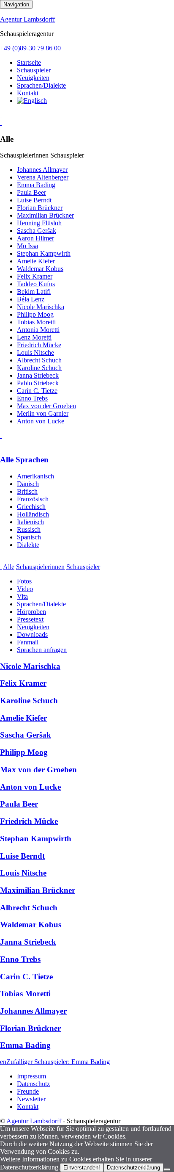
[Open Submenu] (1, 115)
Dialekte (28, 544)
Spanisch (29, 537)
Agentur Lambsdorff (27, 19)
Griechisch (31, 506)
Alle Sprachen (24, 459)
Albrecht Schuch (39, 360)
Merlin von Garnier (42, 413)
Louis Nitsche (35, 352)
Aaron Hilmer (35, 238)
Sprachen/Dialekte (41, 85)
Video (25, 588)
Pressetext (30, 619)
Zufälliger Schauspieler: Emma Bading (58, 1061)
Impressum (31, 1076)
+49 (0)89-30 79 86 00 (30, 48)
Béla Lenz (30, 299)
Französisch (33, 499)
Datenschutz (33, 1083)
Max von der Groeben (46, 405)
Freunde (28, 1091)
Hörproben (31, 611)
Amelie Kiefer (36, 261)
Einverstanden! (81, 1167)
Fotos (24, 581)
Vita (22, 596)
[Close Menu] (1, 443)
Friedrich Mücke (39, 344)
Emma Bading (36, 184)
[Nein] (166, 1169)
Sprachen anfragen (42, 649)
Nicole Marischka (40, 306)
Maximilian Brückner (45, 215)
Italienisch (30, 521)
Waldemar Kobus (40, 268)
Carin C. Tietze (37, 390)
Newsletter (31, 1099)
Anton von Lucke (40, 421)
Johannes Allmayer (42, 169)
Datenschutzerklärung (133, 1167)
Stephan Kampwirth (44, 253)
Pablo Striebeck (38, 383)
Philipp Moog (35, 314)
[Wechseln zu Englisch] (32, 100)
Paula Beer (31, 192)
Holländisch (33, 514)
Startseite (29, 62)
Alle (8, 566)
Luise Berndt (34, 200)
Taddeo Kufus (36, 283)
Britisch (27, 491)
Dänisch (28, 483)
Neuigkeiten (33, 77)
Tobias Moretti (36, 322)
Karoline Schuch (39, 367)
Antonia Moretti (38, 329)
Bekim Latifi (34, 291)
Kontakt (27, 93)
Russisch (29, 529)
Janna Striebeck (38, 375)
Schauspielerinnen (40, 566)
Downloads (32, 634)
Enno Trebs (32, 398)
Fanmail (27, 642)
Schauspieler (34, 70)
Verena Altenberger (42, 177)
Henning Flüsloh (39, 223)
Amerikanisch (35, 476)
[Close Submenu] (1, 122)
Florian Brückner (40, 207)
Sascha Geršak (36, 230)
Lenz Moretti (34, 337)
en (3, 1061)
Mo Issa (27, 245)
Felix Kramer (34, 276)
